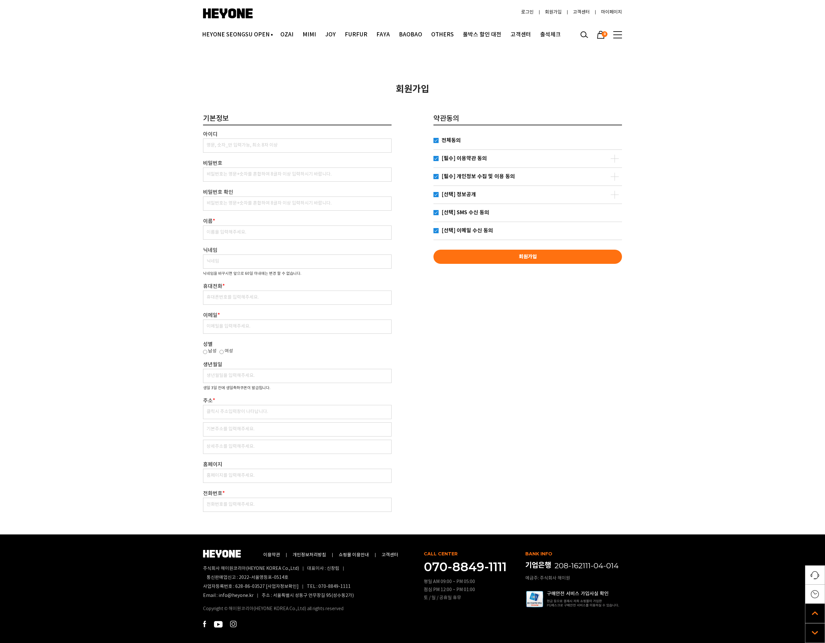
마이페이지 (611, 12)
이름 (209, 221)
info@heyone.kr (236, 595)
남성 (212, 351)
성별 (208, 344)
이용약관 (271, 555)
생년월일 (212, 364)
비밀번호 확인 (218, 192)
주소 (209, 400)
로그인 (527, 12)
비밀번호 (212, 163)
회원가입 (553, 12)
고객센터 (581, 12)
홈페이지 (212, 464)
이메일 (211, 315)
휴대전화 (214, 286)
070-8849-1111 (334, 586)
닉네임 (210, 250)
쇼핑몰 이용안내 (354, 555)
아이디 (210, 134)
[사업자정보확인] (282, 586)
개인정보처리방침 (309, 555)
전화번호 (214, 493)
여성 (229, 351)
